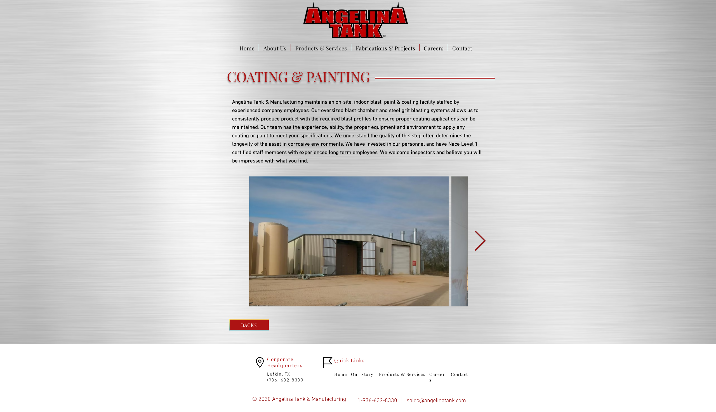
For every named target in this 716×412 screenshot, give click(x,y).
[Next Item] (480, 241)
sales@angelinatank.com (436, 400)
